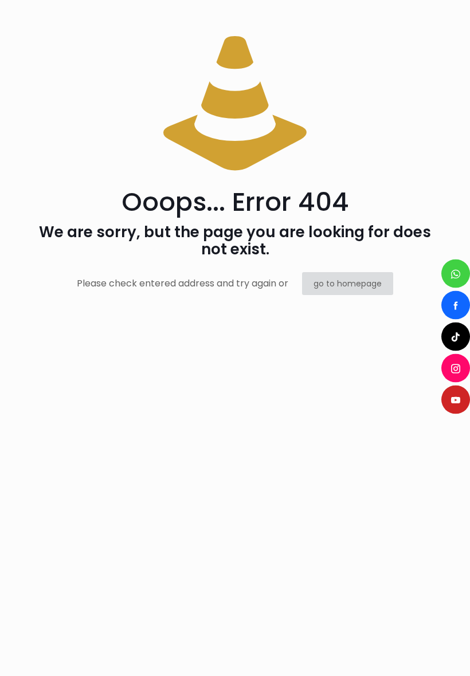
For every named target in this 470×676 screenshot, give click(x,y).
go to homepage (348, 283)
